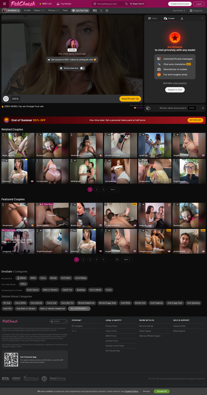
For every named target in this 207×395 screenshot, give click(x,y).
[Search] (126, 4)
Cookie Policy (131, 391)
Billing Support (179, 331)
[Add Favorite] (6, 99)
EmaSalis (6, 271)
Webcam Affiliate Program (150, 336)
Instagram (79, 326)
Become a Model (146, 326)
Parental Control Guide (115, 346)
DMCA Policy (111, 336)
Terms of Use (111, 331)
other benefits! (180, 83)
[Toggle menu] (4, 4)
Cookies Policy (112, 341)
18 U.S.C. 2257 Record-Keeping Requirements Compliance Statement (177, 379)
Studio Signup (145, 331)
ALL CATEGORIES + (79, 308)
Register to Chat (175, 90)
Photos (53, 10)
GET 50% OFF (195, 120)
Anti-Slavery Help (113, 351)
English (57, 321)
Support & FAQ (179, 326)
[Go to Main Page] (23, 4)
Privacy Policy (111, 326)
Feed (65, 10)
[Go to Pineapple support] (44, 378)
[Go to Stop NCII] (58, 378)
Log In (199, 4)
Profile (27, 10)
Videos (39, 10)
